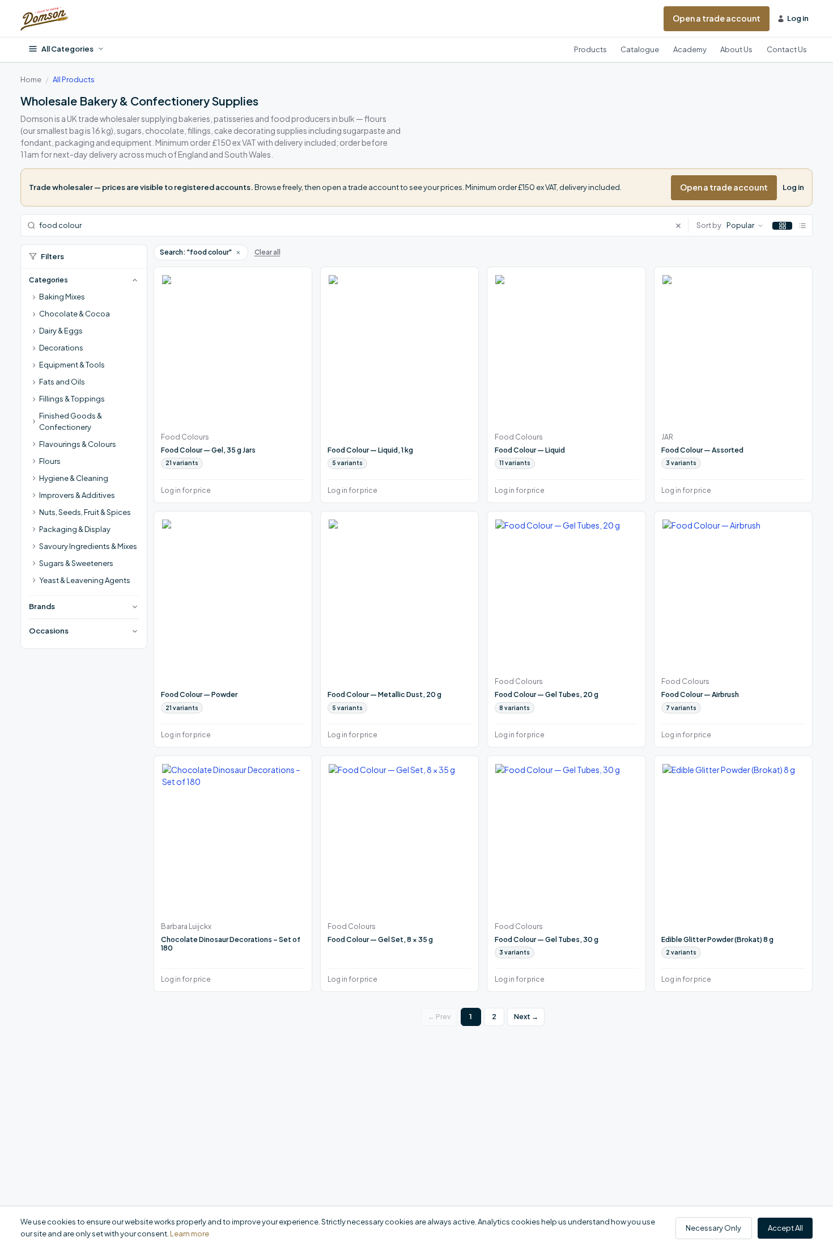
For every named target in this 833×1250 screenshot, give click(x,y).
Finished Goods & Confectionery (70, 421)
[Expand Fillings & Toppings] (34, 399)
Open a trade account (716, 18)
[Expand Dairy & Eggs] (34, 331)
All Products (74, 79)
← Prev (439, 1016)
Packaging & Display (74, 529)
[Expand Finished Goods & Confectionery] (34, 422)
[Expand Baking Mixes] (34, 297)
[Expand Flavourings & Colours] (34, 445)
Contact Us (787, 49)
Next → (526, 1016)
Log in (793, 187)
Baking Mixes (62, 296)
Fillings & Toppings (72, 398)
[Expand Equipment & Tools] (34, 365)
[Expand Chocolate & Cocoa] (34, 314)
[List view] (802, 226)
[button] (238, 252)
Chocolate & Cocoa (74, 313)
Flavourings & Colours (77, 444)
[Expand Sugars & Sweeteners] (34, 564)
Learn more (189, 1233)
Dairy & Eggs (61, 330)
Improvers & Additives (77, 495)
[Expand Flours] (34, 462)
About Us (736, 49)
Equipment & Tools (72, 364)
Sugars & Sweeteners (76, 563)
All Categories (67, 48)
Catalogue (639, 49)
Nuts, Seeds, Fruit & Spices (85, 512)
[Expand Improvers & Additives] (34, 496)
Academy (690, 49)
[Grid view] (782, 226)
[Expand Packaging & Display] (34, 530)
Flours (50, 461)
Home (30, 79)
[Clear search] (681, 225)
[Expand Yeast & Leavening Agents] (34, 581)
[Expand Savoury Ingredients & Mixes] (34, 547)
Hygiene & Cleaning (73, 478)
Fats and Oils (62, 381)
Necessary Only (713, 1227)
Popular (740, 225)
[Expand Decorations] (34, 348)
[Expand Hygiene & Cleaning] (34, 479)
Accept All (785, 1227)
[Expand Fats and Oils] (34, 382)
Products (590, 49)
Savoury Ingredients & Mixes (88, 546)
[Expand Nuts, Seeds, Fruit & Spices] (34, 513)
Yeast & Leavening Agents (84, 580)
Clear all (267, 252)
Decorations (61, 347)
